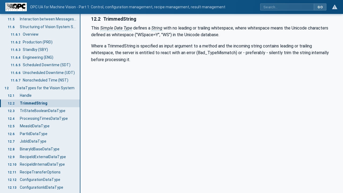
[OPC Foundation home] (16, 7)
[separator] (80, 103)
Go (320, 7)
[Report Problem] (335, 7)
